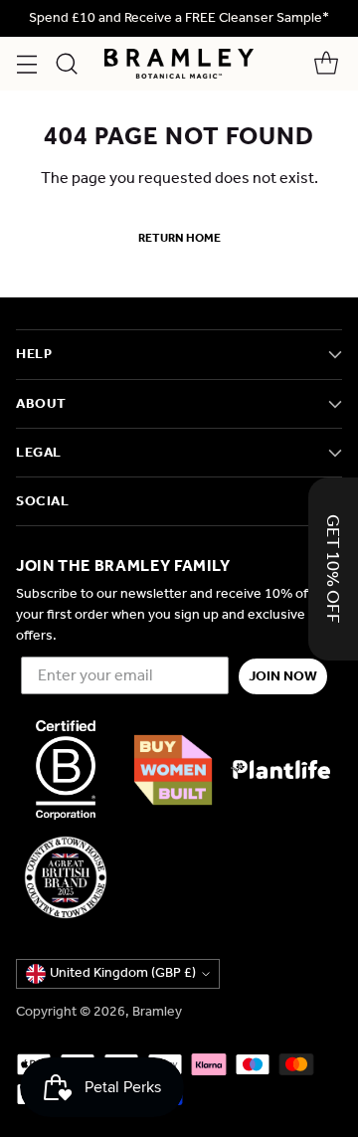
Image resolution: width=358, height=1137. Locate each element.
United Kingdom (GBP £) (123, 972)
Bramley (157, 1011)
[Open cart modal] (325, 64)
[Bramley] (179, 64)
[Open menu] (26, 64)
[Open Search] (66, 64)
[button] (333, 569)
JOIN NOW (283, 675)
